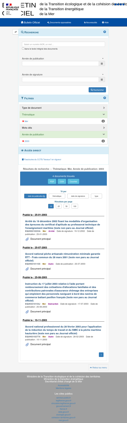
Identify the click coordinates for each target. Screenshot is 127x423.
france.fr (63, 408)
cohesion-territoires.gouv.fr (63, 417)
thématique (57, 196)
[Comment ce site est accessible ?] (115, 4)
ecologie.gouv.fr (63, 414)
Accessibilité (63, 385)
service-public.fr (63, 397)
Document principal (40, 238)
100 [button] (74, 206)
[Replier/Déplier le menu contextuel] (16, 31)
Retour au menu (99, 367)
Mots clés (27, 127)
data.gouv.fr (63, 411)
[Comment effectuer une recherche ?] (104, 32)
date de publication (35, 196)
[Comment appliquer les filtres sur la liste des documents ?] (104, 98)
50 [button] (66, 206)
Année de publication (33, 134)
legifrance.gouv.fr (63, 400)
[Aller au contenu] (118, 4)
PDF (52, 181)
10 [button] (51, 206)
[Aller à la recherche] (121, 4)
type (96, 196)
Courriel (73, 181)
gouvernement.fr (63, 406)
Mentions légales (63, 388)
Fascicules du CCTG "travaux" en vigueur (42, 159)
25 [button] (59, 206)
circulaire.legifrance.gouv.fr (63, 403)
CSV (62, 181)
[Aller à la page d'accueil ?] (123, 4)
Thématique (28, 114)
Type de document (32, 107)
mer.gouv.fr (63, 420)
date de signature (78, 196)
